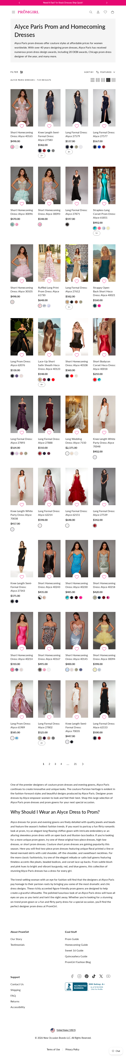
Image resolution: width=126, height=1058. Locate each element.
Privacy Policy (72, 1049)
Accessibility (17, 1007)
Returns (14, 1001)
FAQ (13, 995)
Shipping (15, 989)
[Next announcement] (107, 3)
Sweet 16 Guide (74, 950)
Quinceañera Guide (76, 956)
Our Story (16, 938)
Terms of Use (53, 1049)
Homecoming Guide (76, 944)
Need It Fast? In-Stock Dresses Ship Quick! (63, 2)
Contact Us (17, 984)
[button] (13, 12)
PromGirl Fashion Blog (78, 961)
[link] (98, 12)
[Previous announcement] (19, 3)
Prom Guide (72, 938)
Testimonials (17, 944)
